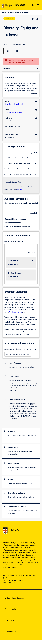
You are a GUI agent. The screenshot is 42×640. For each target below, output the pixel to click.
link (21, 189)
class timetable (17, 312)
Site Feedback (11, 631)
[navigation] (17, 354)
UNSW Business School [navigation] (15, 104)
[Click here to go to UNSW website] (6, 6)
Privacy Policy (11, 609)
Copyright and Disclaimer (15, 598)
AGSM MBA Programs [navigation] (14, 112)
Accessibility (11, 620)
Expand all (33, 153)
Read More (34, 94)
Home (4, 12)
